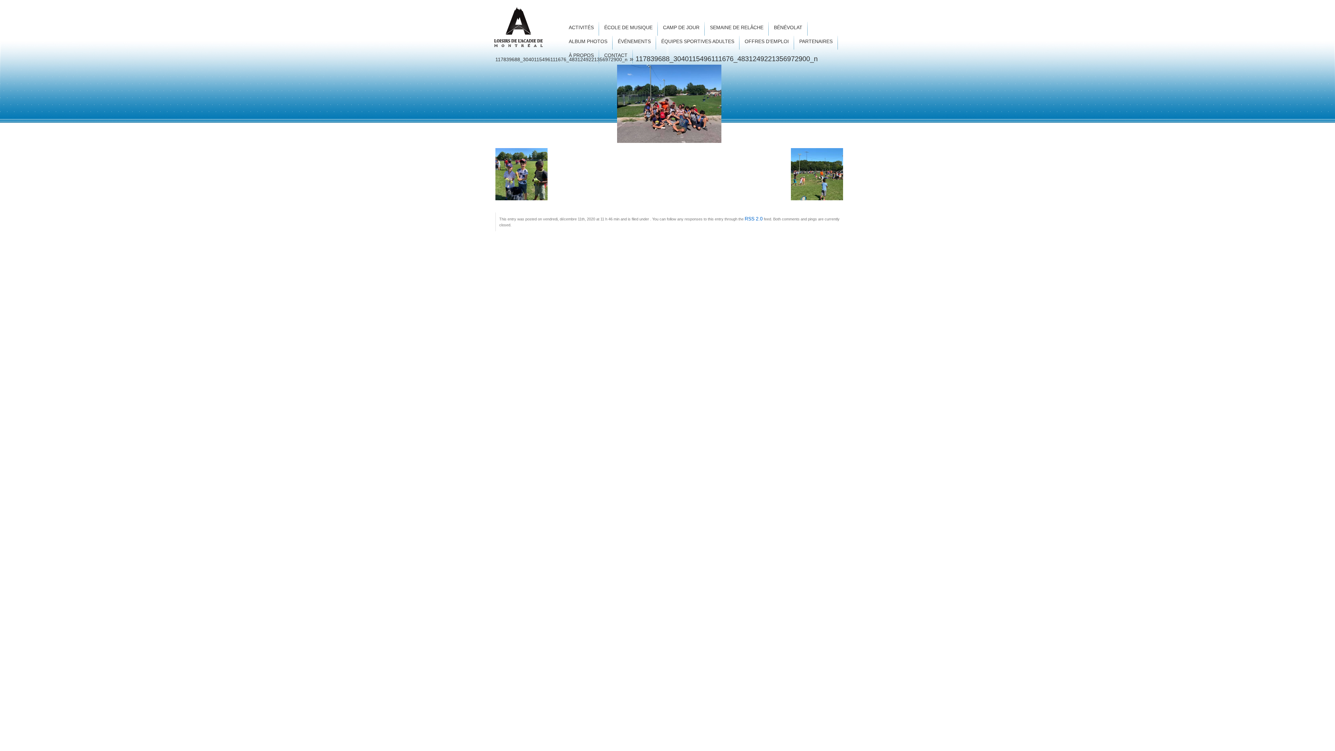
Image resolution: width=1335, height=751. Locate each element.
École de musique (628, 27)
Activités (581, 27)
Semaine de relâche (736, 27)
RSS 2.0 (754, 218)
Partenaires (816, 41)
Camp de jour (681, 27)
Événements (634, 41)
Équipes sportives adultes (697, 41)
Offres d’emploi (767, 41)
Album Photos (588, 41)
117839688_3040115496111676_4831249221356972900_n (561, 59)
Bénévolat (788, 27)
